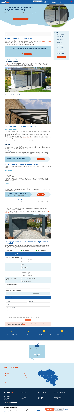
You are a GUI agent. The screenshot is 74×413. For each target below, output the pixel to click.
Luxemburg (25, 377)
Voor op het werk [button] (21, 1)
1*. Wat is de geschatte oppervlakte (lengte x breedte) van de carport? (12, 258)
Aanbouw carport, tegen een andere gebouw (30, 273)
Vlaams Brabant (9, 380)
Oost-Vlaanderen (26, 379)
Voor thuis (8, 29)
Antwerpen (8, 373)
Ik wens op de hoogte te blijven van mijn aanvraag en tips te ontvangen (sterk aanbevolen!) (23, 317)
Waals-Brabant (25, 380)
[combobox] (7, 308)
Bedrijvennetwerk (57, 398)
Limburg (24, 375)
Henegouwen (8, 375)
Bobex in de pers (24, 397)
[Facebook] (5, 402)
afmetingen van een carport (27, 137)
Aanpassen (67, 409)
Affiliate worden (40, 396)
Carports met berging (8, 64)
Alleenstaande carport (26, 272)
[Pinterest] (12, 402)
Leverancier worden (61, 2)
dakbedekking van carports (46, 41)
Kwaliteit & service (24, 396)
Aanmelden (40, 398)
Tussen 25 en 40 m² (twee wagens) (28, 259)
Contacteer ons (23, 398)
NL (71, 2)
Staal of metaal (25, 267)
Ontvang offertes (28, 54)
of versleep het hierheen (24, 293)
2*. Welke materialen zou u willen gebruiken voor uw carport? (12, 265)
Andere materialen (25, 268)
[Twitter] (7, 402)
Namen (7, 379)
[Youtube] (10, 402)
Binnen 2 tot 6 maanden (26, 280)
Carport (13, 29)
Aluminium (24, 265)
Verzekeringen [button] (28, 1)
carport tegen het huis (24, 96)
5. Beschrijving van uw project (11, 284)
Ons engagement (54, 2)
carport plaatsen (46, 140)
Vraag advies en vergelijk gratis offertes (21, 18)
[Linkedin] (14, 402)
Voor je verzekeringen (58, 397)
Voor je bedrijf (56, 396)
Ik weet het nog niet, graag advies (28, 275)
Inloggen (67, 1)
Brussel (24, 373)
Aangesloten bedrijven (46, 2)
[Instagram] (16, 402)
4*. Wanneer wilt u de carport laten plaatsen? (12, 279)
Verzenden (28, 319)
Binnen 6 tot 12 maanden (26, 281)
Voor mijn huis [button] (13, 1)
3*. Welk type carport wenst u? (11, 271)
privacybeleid (23, 324)
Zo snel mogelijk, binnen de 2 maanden (29, 278)
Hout (23, 264)
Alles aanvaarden (50, 409)
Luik (7, 377)
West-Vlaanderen (9, 382)
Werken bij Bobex (41, 397)
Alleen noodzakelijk (59, 409)
